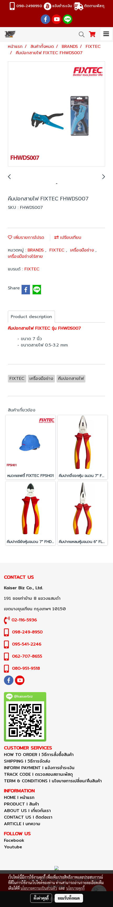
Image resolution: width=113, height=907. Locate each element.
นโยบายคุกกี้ (75, 888)
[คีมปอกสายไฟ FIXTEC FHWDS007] (56, 114)
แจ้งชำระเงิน (62, 6)
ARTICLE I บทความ (22, 823)
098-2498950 (29, 6)
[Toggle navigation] (106, 34)
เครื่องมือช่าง (82, 250)
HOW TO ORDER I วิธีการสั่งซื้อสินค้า (39, 754)
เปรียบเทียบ (70, 237)
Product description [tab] (31, 317)
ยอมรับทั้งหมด (69, 898)
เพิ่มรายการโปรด (28, 237)
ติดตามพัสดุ (94, 6)
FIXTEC (57, 250)
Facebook (14, 840)
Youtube (13, 847)
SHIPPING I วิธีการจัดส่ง (27, 761)
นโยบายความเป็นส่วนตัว (38, 888)
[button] (80, 34)
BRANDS (36, 250)
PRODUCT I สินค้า (21, 804)
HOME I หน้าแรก (19, 797)
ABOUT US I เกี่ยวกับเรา (27, 810)
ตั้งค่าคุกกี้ (41, 898)
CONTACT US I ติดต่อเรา (28, 817)
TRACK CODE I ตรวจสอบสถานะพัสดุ (38, 774)
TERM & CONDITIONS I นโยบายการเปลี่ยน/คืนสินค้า (53, 781)
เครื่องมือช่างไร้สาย (25, 256)
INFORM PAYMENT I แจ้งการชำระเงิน (39, 767)
